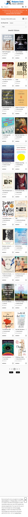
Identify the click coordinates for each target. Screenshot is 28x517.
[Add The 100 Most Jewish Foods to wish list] (13, 225)
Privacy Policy (14, 501)
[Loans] (23, 7)
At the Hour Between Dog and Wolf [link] (7, 301)
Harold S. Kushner (6, 164)
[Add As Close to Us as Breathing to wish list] (26, 280)
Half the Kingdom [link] (6, 52)
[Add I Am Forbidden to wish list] (26, 58)
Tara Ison (5, 303)
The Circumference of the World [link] (7, 357)
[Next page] (19, 369)
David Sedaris (19, 136)
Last (18, 372)
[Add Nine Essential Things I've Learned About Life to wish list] (13, 169)
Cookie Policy (18, 513)
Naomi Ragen (19, 192)
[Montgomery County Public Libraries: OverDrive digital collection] (14, 3)
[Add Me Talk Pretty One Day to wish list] (26, 141)
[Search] (2, 7)
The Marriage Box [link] (6, 135)
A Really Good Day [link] (19, 163)
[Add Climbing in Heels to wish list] (26, 363)
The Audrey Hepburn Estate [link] (20, 301)
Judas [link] (16, 79)
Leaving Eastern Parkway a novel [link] (7, 107)
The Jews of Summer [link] (7, 79)
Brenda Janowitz (20, 303)
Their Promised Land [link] (7, 190)
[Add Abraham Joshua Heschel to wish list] (13, 252)
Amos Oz (18, 81)
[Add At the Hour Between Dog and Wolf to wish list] (13, 308)
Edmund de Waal (20, 109)
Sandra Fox (5, 81)
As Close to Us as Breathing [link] (20, 274)
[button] (23, 19)
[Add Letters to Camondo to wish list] (26, 114)
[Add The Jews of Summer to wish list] (13, 86)
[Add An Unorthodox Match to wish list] (26, 197)
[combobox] (11, 7)
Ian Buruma (5, 192)
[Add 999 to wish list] (26, 225)
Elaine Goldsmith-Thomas (21, 358)
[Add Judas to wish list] (26, 86)
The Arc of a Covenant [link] (7, 274)
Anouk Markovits (20, 53)
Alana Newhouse (6, 220)
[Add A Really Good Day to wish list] (26, 169)
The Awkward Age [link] (6, 329)
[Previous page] (10, 369)
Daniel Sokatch (19, 331)
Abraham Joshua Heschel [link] (7, 246)
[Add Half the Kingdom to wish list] (13, 58)
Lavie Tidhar (5, 358)
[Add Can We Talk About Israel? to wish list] (26, 336)
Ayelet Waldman (20, 164)
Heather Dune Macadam (21, 220)
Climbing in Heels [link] (19, 357)
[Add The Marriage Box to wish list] (13, 141)
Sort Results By (4, 23)
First (11, 372)
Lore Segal (5, 53)
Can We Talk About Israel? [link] (20, 329)
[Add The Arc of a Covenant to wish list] (13, 280)
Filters (3, 26)
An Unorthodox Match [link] (20, 190)
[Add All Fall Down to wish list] (26, 252)
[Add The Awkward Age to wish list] (13, 336)
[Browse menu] (25, 7)
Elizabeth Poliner (20, 275)
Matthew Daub (6, 109)
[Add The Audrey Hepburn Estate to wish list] (26, 308)
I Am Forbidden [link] (19, 52)
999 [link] (16, 218)
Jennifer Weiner (19, 247)
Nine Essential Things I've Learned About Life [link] (7, 163)
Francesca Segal (6, 331)
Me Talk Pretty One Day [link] (20, 135)
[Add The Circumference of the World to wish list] (13, 363)
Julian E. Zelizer (6, 247)
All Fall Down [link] (18, 246)
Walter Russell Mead (7, 275)
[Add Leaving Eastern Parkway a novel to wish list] (13, 114)
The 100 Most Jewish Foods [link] (7, 218)
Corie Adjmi (5, 136)
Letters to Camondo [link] (20, 107)
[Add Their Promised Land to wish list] (13, 197)
